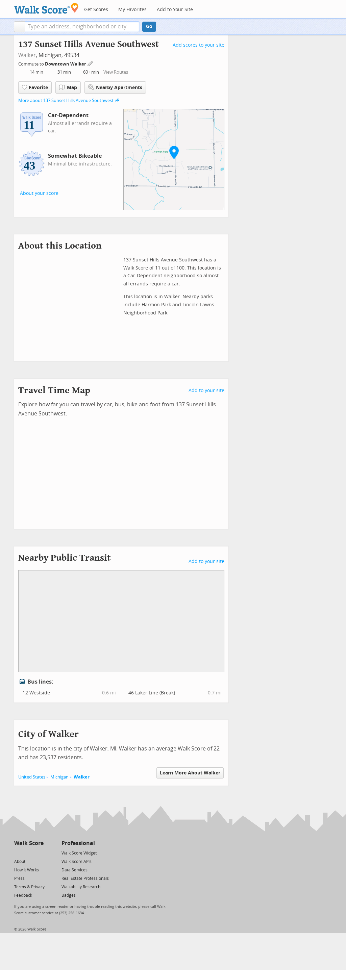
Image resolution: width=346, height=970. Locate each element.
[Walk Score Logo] (46, 8)
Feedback (23, 895)
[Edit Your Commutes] (90, 63)
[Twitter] (18, 853)
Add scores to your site (198, 45)
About (19, 861)
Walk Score (29, 843)
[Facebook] (28, 853)
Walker (27, 55)
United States (31, 777)
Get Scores (96, 9)
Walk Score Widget (79, 853)
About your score (39, 193)
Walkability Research (80, 887)
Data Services (74, 870)
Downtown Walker (66, 64)
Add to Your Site (175, 9)
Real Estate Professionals (85, 878)
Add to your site (206, 390)
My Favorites (132, 9)
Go (149, 26)
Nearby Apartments (119, 88)
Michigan (59, 777)
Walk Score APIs (76, 861)
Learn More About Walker (190, 773)
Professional (78, 843)
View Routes (115, 72)
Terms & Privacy (29, 887)
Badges (68, 895)
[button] (19, 26)
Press (19, 878)
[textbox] (82, 26)
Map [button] (72, 88)
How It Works (26, 870)
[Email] (39, 853)
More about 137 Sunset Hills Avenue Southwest (66, 100)
